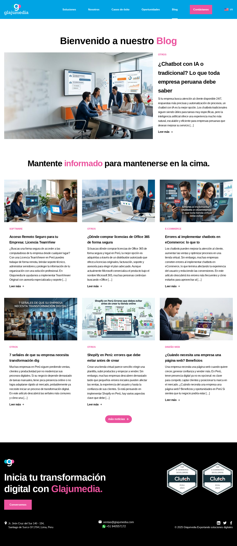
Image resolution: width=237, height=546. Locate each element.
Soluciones (69, 9)
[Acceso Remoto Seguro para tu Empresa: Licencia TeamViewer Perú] (40, 201)
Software (16, 228)
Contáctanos (201, 9)
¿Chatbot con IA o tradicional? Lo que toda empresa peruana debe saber (189, 77)
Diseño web (172, 347)
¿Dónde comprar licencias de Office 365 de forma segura (118, 239)
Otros (162, 54)
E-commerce (173, 228)
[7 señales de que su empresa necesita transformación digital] (40, 319)
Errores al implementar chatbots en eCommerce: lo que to (192, 239)
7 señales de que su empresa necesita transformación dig (39, 357)
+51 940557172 (116, 526)
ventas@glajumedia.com (116, 522)
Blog (175, 9)
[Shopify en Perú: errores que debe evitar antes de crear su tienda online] (118, 319)
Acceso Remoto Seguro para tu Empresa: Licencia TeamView (33, 239)
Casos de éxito (120, 9)
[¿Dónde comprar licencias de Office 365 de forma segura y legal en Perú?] (118, 201)
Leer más (164, 132)
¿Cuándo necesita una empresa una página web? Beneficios (193, 357)
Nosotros (93, 9)
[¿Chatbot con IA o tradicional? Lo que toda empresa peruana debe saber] (78, 95)
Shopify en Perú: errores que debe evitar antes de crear (114, 357)
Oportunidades (151, 9)
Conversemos (18, 504)
